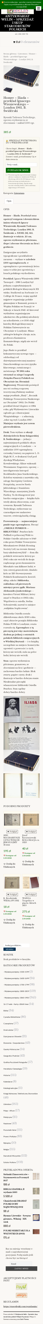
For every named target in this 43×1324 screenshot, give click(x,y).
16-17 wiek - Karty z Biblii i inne (15, 1004)
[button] (12, 865)
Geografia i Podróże (11, 1056)
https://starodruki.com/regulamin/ (20, 1306)
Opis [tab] (9, 201)
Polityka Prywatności (23, 1317)
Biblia (5, 1010)
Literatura (22, 54)
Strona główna (9, 54)
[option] (21, 76)
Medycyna (7, 1117)
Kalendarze (7, 1082)
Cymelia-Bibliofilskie (11, 1017)
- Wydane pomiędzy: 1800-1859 (16, 991)
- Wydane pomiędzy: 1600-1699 (16, 978)
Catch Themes (24, 1319)
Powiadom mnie (18, 170)
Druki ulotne (8, 1030)
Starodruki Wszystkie (12, 1156)
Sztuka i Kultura (9, 1162)
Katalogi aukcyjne (10, 1088)
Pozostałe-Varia (9, 1130)
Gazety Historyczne (11, 1049)
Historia (6, 1075)
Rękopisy (7, 1143)
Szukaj (9, 949)
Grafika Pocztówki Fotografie (15, 1062)
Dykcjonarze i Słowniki (12, 1036)
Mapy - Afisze (9, 1111)
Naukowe (7, 1123)
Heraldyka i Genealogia (12, 1069)
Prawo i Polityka (9, 1136)
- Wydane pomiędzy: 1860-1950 (16, 998)
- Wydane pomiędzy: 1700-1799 (16, 985)
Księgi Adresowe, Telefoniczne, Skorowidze (20, 1093)
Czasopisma (8, 1023)
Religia (6, 1149)
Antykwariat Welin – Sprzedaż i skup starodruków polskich (17, 23)
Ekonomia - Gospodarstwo (14, 1043)
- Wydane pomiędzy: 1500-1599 (16, 972)
